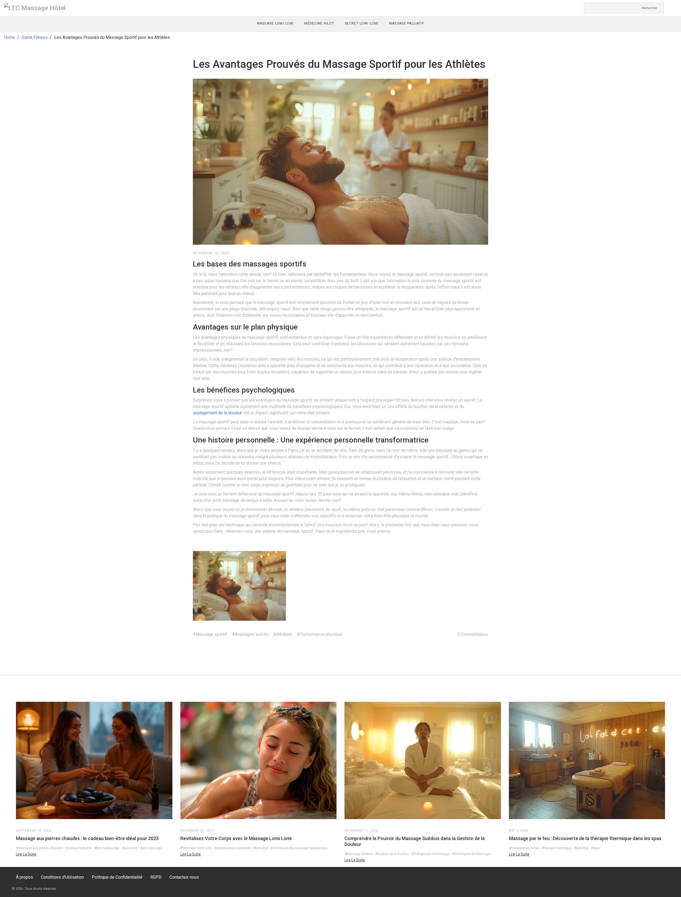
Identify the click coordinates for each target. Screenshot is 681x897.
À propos (24, 877)
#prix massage (151, 848)
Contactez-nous (184, 877)
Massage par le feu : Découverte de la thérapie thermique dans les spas (585, 838)
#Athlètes (282, 634)
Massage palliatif (406, 23)
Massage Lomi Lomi (275, 23)
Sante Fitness (35, 37)
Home (9, 37)
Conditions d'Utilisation (62, 877)
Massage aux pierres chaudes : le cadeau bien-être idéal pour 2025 (87, 838)
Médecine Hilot (319, 23)
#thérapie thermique (556, 848)
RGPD (155, 877)
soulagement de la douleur (217, 412)
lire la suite (26, 854)
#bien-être (260, 848)
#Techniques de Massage (471, 854)
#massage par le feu (524, 848)
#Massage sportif (210, 634)
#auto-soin (130, 848)
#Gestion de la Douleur (392, 854)
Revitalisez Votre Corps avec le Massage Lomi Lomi (236, 838)
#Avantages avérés (250, 634)
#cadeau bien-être (78, 848)
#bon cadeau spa (106, 848)
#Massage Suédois (358, 854)
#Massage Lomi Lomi (196, 848)
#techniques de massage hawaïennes (298, 848)
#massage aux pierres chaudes (39, 848)
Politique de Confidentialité (117, 877)
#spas (595, 848)
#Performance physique (319, 634)
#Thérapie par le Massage (430, 854)
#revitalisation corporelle (232, 848)
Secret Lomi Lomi (361, 23)
